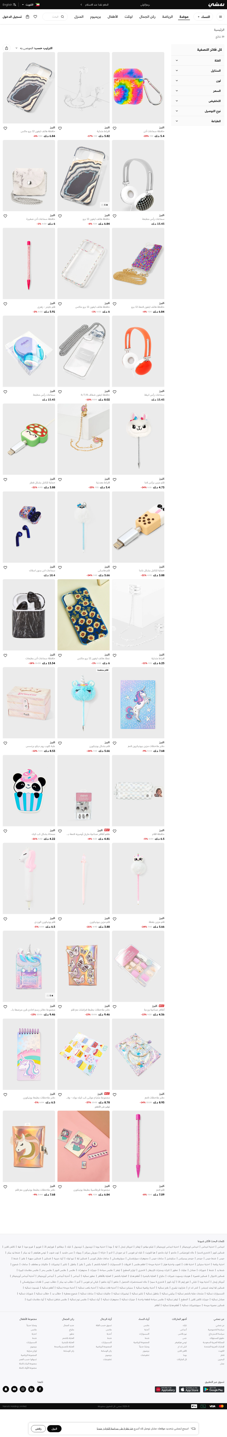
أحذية (146, 1329)
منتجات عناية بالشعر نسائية (191, 1293)
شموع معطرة (70, 1293)
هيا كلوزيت (150, 1252)
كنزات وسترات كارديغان (159, 1270)
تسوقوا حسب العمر (28, 1359)
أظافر (157, 1305)
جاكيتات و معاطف (39, 1264)
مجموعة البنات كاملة (28, 1363)
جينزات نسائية (128, 1299)
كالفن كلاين (9, 1247)
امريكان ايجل (126, 1247)
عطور (175, 1270)
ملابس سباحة (106, 1270)
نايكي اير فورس (90, 1282)
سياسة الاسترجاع (216, 1333)
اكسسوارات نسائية (215, 1293)
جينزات (93, 1270)
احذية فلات (189, 1264)
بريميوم (95, 17)
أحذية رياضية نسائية (145, 1288)
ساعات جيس (157, 1258)
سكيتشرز (171, 1258)
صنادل (193, 1270)
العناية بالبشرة (149, 1276)
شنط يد (220, 1270)
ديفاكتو (60, 1247)
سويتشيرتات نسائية (191, 1305)
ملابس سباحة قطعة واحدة (151, 1299)
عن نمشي (220, 1325)
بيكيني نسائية (168, 1293)
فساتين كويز (218, 1252)
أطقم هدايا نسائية (171, 1305)
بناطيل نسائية (152, 1293)
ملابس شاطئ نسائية (57, 1299)
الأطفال (113, 17)
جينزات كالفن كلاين (200, 1299)
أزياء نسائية (95, 1299)
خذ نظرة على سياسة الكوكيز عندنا (115, 1428)
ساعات (24, 1264)
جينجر (200, 1258)
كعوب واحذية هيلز (172, 1264)
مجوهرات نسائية (111, 1299)
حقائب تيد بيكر (66, 1282)
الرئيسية (219, 29)
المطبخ (184, 1299)
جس (184, 1338)
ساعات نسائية (86, 1293)
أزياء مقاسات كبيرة (35, 1299)
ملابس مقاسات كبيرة (28, 1270)
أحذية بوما (204, 1282)
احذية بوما (100, 1247)
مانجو (173, 1252)
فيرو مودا (28, 1247)
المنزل (79, 17)
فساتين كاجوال (217, 1276)
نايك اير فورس (135, 1252)
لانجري (141, 1270)
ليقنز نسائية (172, 1299)
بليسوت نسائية (32, 1288)
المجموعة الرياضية (141, 1342)
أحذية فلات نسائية (108, 1288)
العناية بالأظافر (104, 1276)
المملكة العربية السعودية (213, 1342)
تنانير (65, 1264)
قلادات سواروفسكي (31, 1282)
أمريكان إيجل (218, 1282)
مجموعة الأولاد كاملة (28, 1367)
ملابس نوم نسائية (78, 1299)
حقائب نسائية (42, 1293)
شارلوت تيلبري (178, 1288)
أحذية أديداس (63, 1276)
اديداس (220, 1247)
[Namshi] (216, 4)
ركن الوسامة (106, 1350)
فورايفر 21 (49, 1247)
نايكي (194, 1282)
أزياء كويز (171, 1282)
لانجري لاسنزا (203, 1252)
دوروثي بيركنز (91, 1252)
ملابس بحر (46, 1270)
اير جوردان (120, 1252)
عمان (222, 1363)
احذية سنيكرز (203, 1264)
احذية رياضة (218, 1264)
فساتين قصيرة (200, 1276)
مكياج (161, 1276)
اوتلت (129, 17)
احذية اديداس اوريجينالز (167, 1247)
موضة (184, 17)
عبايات (184, 1270)
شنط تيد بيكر (13, 1252)
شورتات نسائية (26, 1293)
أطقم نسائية (48, 1288)
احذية (34, 1333)
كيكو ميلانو (148, 1247)
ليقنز (118, 1270)
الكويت (221, 1350)
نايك (69, 1247)
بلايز (23, 1258)
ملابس (72, 1270)
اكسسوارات (115, 1264)
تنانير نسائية (137, 1293)
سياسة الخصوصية (216, 1329)
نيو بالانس (182, 1333)
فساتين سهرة (34, 1258)
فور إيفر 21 (183, 1282)
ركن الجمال (147, 17)
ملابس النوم (60, 1270)
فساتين (47, 1258)
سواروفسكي (118, 1258)
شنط (15, 1258)
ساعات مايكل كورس (99, 1258)
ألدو (78, 1282)
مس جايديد (67, 1252)
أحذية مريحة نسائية (66, 1288)
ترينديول (89, 1247)
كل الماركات (182, 1359)
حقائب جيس (50, 1282)
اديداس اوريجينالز (190, 1247)
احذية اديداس (207, 1247)
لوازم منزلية (32, 1350)
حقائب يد (56, 1293)
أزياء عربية (58, 1258)
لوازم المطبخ (129, 1270)
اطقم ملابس (139, 1264)
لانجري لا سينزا (157, 1282)
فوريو (38, 1247)
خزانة (103, 1252)
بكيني (88, 1264)
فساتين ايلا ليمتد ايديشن (212, 1288)
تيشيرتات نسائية (121, 1293)
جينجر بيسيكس (186, 1258)
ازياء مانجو (163, 1252)
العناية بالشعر (100, 1264)
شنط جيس (211, 1258)
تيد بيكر (26, 1252)
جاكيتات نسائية (103, 1293)
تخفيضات (145, 1355)
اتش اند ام (193, 1288)
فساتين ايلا (82, 1258)
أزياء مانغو (105, 1282)
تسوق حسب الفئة (104, 1325)
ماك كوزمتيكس (186, 1252)
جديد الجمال (68, 1325)
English (7, 4)
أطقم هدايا (135, 1276)
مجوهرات (82, 1270)
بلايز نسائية (163, 1288)
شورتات (202, 1270)
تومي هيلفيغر (39, 1252)
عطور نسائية (89, 1276)
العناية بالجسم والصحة (64, 1346)
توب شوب (54, 1252)
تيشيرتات (55, 1264)
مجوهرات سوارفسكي (138, 1258)
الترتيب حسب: (43, 48)
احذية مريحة (154, 1264)
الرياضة (167, 17)
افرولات (127, 1264)
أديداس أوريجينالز (45, 1276)
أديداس (76, 1276)
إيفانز (137, 1247)
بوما (110, 1247)
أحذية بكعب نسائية (87, 1288)
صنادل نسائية (218, 1299)
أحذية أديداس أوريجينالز (23, 1276)
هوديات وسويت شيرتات (178, 1276)
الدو (110, 1252)
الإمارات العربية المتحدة (214, 1346)
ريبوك (78, 1252)
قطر (222, 1355)
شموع (15, 1264)
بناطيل (73, 1264)
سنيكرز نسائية (126, 1288)
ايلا (116, 1247)
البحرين (221, 1359)
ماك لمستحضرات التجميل (134, 1282)
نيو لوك (70, 1258)
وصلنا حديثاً (144, 1346)
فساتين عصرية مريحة (214, 1305)
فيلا (19, 1247)
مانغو (116, 1282)
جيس (221, 1258)
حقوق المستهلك (217, 1338)
